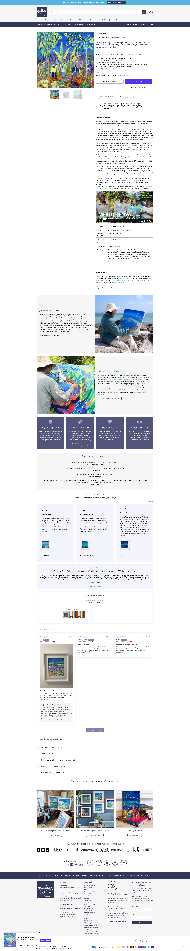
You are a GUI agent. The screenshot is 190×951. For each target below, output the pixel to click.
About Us (87, 890)
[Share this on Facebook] (103, 287)
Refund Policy (88, 910)
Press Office (88, 929)
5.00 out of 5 (100, 600)
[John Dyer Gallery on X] (147, 24)
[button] (100, 73)
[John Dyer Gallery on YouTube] (152, 24)
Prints (55, 20)
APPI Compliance (89, 923)
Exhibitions (81, 20)
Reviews (104, 20)
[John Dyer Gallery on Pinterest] (139, 24)
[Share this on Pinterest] (107, 287)
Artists (71, 20)
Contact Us (87, 898)
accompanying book (112, 392)
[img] (44, 637)
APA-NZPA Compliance (91, 921)
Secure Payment (89, 912)
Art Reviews (88, 888)
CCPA (86, 919)
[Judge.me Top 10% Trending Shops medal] (123, 863)
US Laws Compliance (91, 927)
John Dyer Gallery (45, 946)
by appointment (132, 54)
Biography (145, 280)
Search (86, 902)
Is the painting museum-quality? (53, 747)
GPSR (86, 917)
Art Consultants (89, 892)
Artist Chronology (101, 280)
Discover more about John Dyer (109, 398)
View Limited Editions (95, 835)
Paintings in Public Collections (124, 280)
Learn (125, 20)
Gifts (62, 20)
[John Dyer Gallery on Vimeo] (149, 24)
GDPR (86, 915)
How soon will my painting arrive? (53, 772)
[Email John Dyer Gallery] (128, 24)
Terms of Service (89, 904)
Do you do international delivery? (53, 766)
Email (134, 914)
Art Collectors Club (90, 886)
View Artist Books (134, 835)
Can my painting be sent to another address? (58, 760)
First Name (135, 907)
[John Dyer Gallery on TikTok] (144, 24)
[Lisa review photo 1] (56, 666)
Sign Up (141, 923)
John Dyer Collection (117, 283)
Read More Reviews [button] (95, 730)
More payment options (138, 87)
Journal (111, 20)
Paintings (45, 20)
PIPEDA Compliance (90, 925)
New (38, 20)
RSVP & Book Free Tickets (116, 2)
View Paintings (55, 835)
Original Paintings (124, 75)
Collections (93, 20)
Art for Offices (88, 894)
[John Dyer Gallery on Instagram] (133, 24)
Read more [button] (45, 699)
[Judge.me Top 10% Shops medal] (115, 863)
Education (87, 900)
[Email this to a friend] (112, 287)
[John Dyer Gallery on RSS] (141, 24)
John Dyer (101, 375)
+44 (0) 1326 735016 (73, 888)
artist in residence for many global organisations (126, 379)
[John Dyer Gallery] (42, 12)
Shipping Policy (89, 906)
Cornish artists (124, 278)
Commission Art (89, 896)
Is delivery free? (47, 753)
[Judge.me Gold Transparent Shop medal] (90, 863)
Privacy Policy (88, 908)
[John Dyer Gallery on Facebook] (131, 24)
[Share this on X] (98, 287)
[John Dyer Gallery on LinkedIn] (136, 24)
